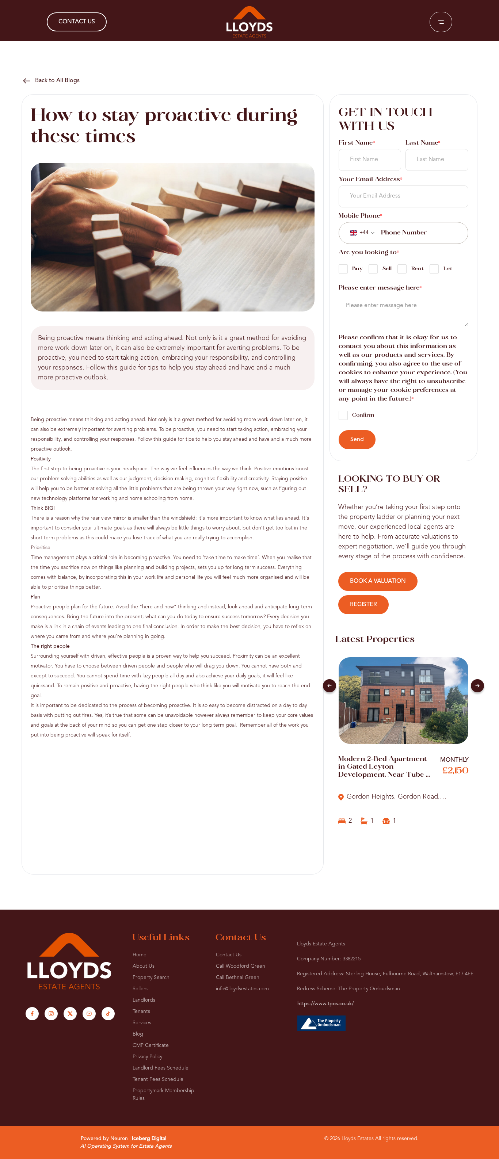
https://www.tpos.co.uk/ (325, 1003)
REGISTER (363, 605)
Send (357, 440)
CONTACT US (76, 22)
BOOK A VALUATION (378, 581)
